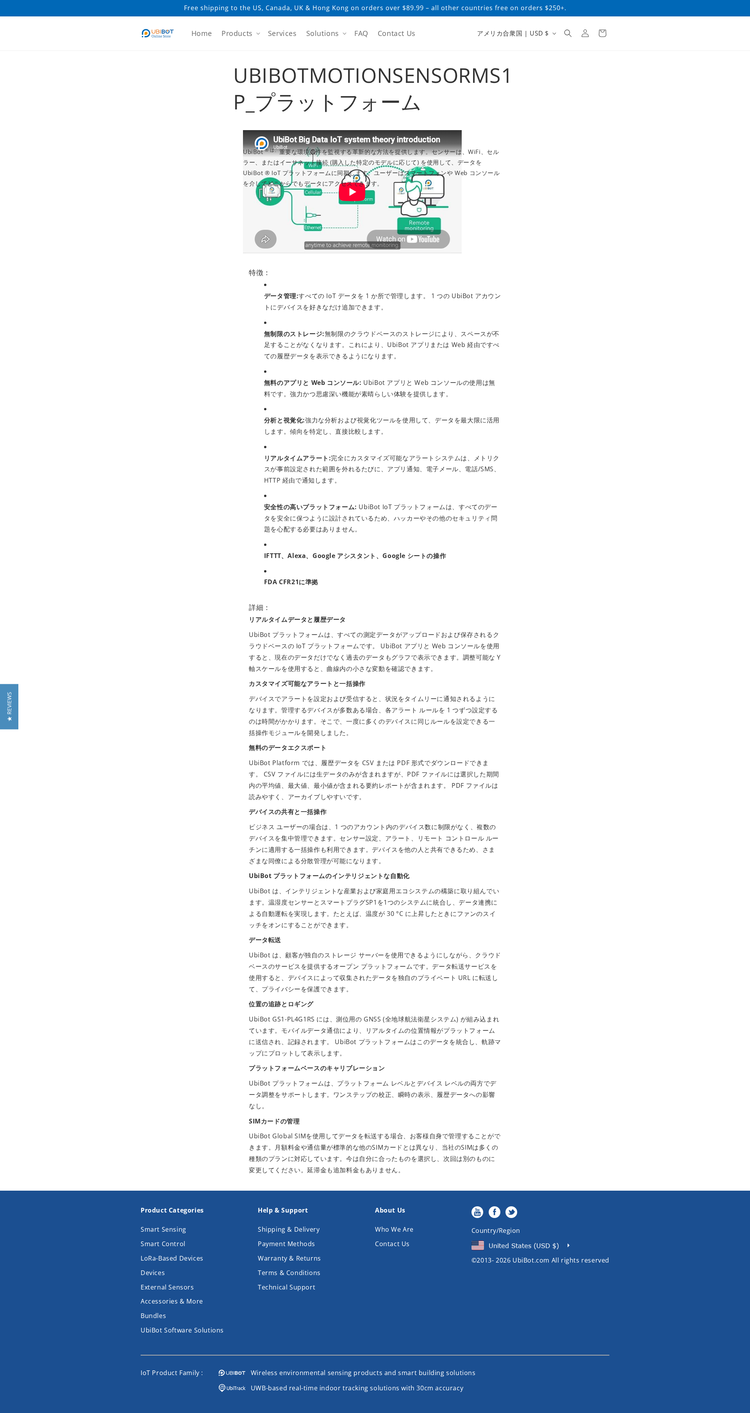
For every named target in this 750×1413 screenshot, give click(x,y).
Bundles (153, 1315)
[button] (240, 33)
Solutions (322, 33)
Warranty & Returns (289, 1258)
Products (237, 33)
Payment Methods (286, 1244)
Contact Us (392, 1244)
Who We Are (394, 1229)
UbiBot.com (531, 1260)
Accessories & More (172, 1301)
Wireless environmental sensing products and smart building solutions (360, 1372)
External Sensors (167, 1287)
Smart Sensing (163, 1229)
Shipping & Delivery (289, 1229)
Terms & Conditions (289, 1272)
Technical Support (286, 1287)
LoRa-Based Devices (172, 1258)
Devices (153, 1272)
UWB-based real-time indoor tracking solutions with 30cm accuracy (354, 1388)
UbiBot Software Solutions (182, 1330)
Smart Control (163, 1244)
